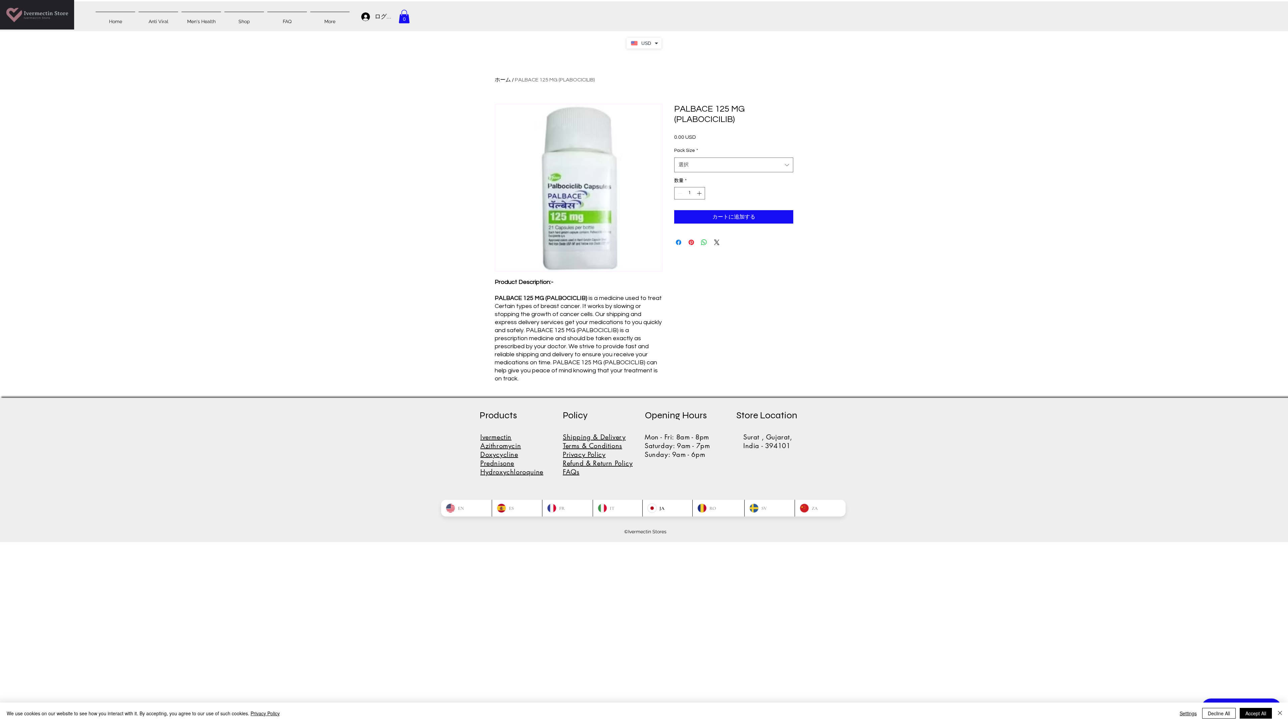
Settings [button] (1188, 713)
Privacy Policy (265, 713)
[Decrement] (679, 193)
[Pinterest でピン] (691, 242)
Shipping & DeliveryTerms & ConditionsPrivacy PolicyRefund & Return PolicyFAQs (598, 454)
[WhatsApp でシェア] (704, 242)
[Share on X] (717, 242)
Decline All (1219, 713)
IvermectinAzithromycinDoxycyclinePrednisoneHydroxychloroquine (511, 454)
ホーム (503, 79)
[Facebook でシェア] (679, 242)
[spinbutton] (690, 193)
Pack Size (686, 150)
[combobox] (733, 165)
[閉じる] (1280, 713)
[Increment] (700, 193)
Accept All (1255, 713)
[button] (404, 16)
